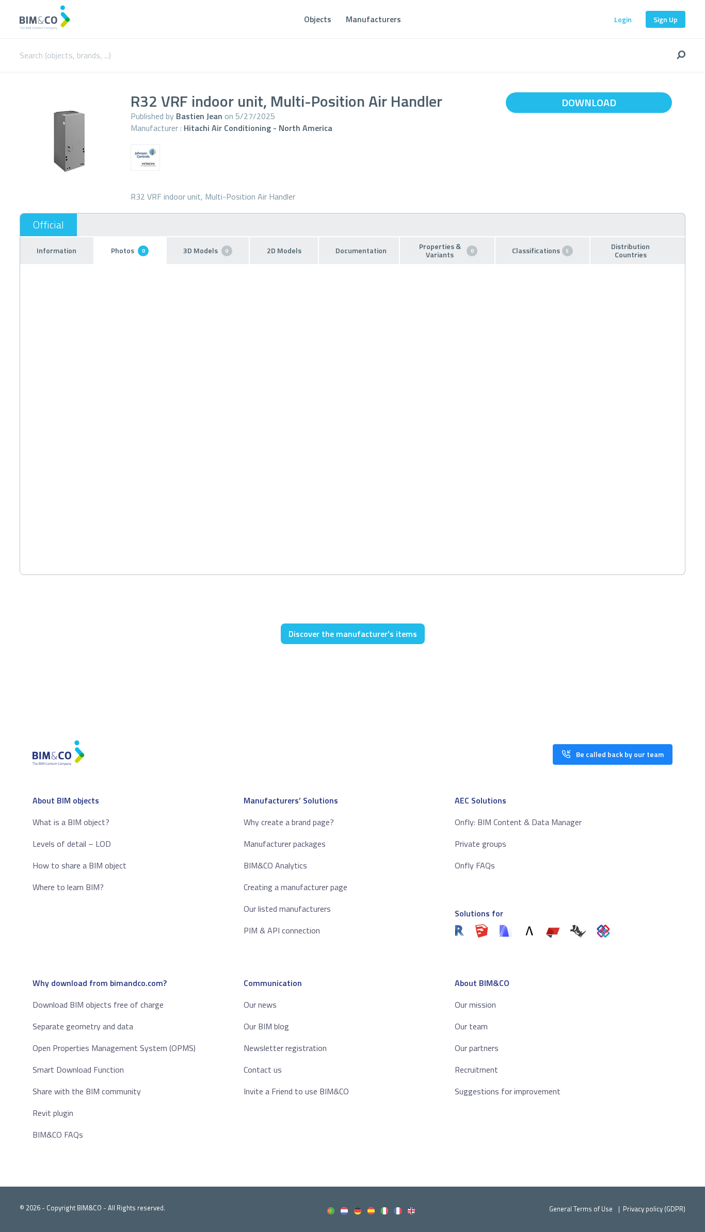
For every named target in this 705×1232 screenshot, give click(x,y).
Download (589, 102)
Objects (317, 19)
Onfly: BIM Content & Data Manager (518, 822)
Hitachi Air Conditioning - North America (258, 128)
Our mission (475, 1004)
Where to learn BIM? (68, 887)
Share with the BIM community (87, 1091)
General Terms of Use (581, 1209)
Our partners (477, 1048)
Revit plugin (53, 1113)
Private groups (480, 843)
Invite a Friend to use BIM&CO (296, 1091)
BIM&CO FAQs (58, 1134)
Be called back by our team (620, 754)
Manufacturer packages (285, 843)
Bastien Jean (199, 116)
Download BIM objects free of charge (98, 1004)
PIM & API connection (282, 930)
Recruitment (476, 1069)
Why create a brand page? (289, 822)
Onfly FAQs (475, 865)
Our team (471, 1026)
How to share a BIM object (79, 865)
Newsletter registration (285, 1048)
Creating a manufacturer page (295, 887)
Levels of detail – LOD (72, 843)
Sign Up (665, 19)
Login (623, 19)
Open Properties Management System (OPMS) (114, 1048)
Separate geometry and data (83, 1026)
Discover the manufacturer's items (353, 634)
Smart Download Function (78, 1069)
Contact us (263, 1069)
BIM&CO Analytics (275, 865)
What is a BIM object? (71, 822)
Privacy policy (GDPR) (654, 1209)
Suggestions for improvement (507, 1091)
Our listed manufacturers (287, 908)
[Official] (48, 224)
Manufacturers (373, 19)
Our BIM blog (266, 1026)
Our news (260, 1004)
